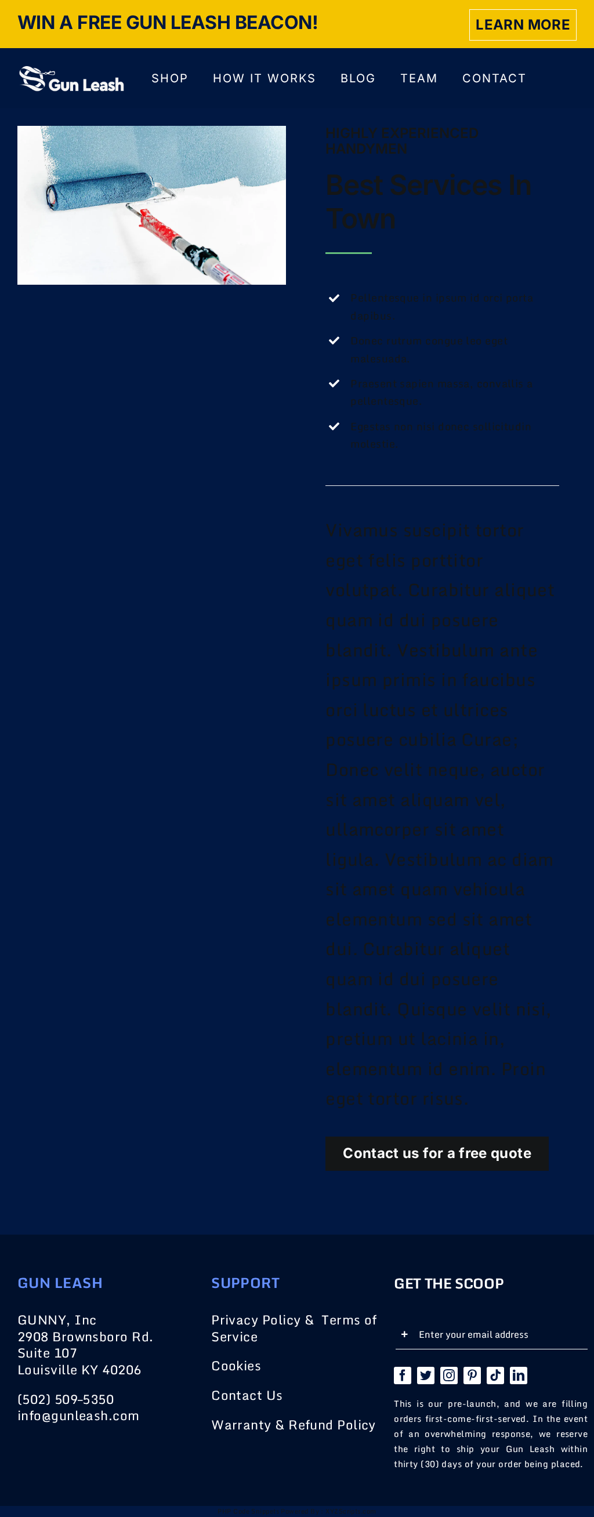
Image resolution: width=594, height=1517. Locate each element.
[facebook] (402, 1375)
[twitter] (425, 1375)
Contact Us (247, 1395)
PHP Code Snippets (248, 1511)
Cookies (236, 1365)
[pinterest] (472, 1375)
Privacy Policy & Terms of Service (294, 1328)
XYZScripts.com (350, 1511)
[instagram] (449, 1375)
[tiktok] (495, 1375)
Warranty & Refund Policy (293, 1424)
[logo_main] (70, 70)
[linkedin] (518, 1375)
